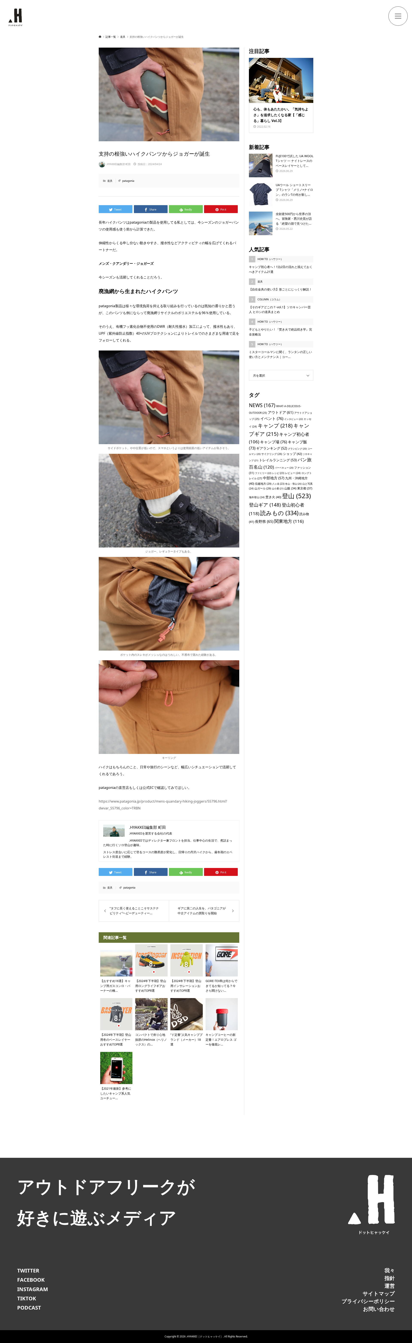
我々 (390, 1270)
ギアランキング (271, 448)
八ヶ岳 (278, 483)
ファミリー (263, 473)
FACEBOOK (31, 1279)
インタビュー (293, 419)
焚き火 (273, 497)
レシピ (278, 473)
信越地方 (263, 484)
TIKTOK (26, 1298)
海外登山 (257, 497)
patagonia (128, 181)
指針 (390, 1277)
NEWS (262, 405)
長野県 (264, 521)
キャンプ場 (273, 441)
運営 (390, 1285)
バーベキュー (284, 467)
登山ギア (265, 504)
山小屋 (277, 488)
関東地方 (289, 521)
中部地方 (273, 477)
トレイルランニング (278, 460)
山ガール (262, 488)
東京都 (304, 488)
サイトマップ (379, 1293)
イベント (271, 418)
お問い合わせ (379, 1308)
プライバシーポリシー (368, 1301)
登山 (296, 496)
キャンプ (275, 425)
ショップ (292, 453)
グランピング (297, 448)
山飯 (290, 488)
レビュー (293, 473)
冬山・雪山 (293, 483)
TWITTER (28, 1270)
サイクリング (271, 454)
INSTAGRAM (32, 1289)
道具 (109, 181)
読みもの (279, 513)
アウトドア (280, 412)
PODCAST (29, 1307)
